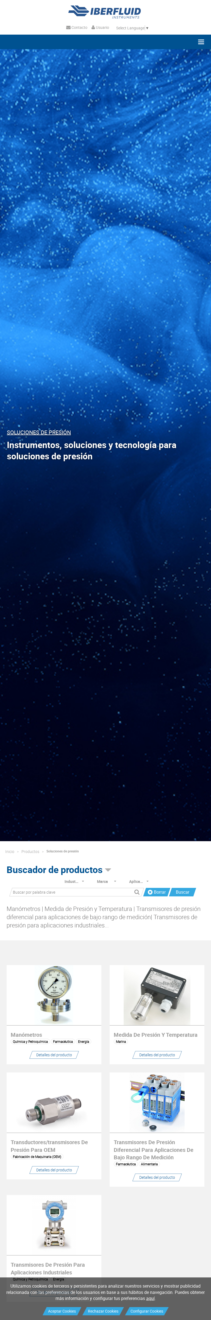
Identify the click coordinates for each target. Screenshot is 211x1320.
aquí (150, 1298)
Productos (30, 851)
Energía (83, 1041)
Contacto (79, 27)
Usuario (102, 27)
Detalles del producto (54, 1054)
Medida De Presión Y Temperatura (156, 1034)
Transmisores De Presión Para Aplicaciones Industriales (48, 1268)
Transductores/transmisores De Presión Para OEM (49, 1145)
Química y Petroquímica (30, 1041)
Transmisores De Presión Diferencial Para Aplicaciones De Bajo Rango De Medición (153, 1149)
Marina (121, 1041)
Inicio (9, 851)
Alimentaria (149, 1164)
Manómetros (26, 1034)
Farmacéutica (63, 1041)
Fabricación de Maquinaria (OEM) (37, 1156)
